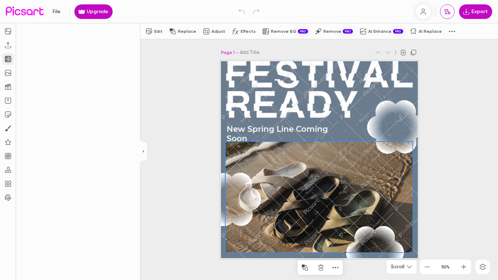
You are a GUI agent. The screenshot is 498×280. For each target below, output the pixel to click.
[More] (335, 267)
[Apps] (8, 170)
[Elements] (8, 142)
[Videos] (8, 87)
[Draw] (8, 128)
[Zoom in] (464, 267)
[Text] (8, 100)
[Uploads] (8, 45)
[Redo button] (256, 12)
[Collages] (8, 184)
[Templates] (8, 59)
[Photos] (8, 73)
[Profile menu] (423, 11)
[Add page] (403, 52)
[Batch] (8, 197)
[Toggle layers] (482, 267)
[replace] (304, 267)
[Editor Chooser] (144, 151)
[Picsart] (25, 11)
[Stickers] (8, 114)
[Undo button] (242, 12)
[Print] (447, 11)
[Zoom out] (427, 267)
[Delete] (321, 267)
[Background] (8, 156)
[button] (249, 140)
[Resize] (8, 31)
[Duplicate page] (413, 52)
